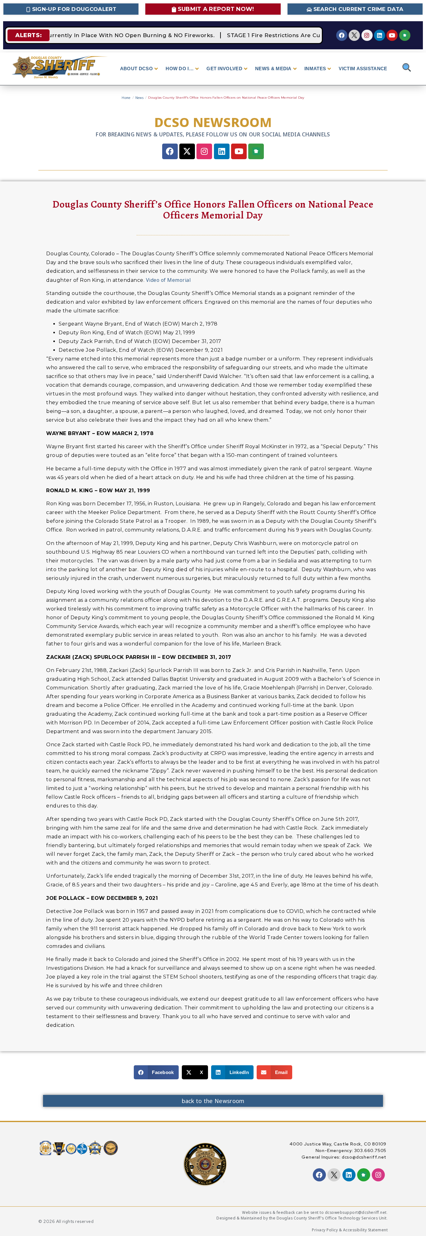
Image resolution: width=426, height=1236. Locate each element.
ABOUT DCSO (136, 68)
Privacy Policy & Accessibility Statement (350, 1230)
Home (126, 98)
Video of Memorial (168, 280)
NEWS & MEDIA (273, 68)
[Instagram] (367, 35)
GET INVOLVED (224, 68)
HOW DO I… (180, 68)
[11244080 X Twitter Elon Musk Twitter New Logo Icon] (354, 35)
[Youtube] (392, 35)
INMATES (315, 68)
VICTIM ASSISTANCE (363, 68)
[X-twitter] (187, 151)
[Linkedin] (379, 35)
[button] (156, 1072)
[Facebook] (341, 35)
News (139, 98)
